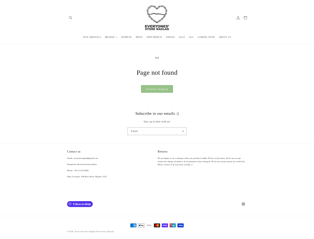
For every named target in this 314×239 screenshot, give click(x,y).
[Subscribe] (182, 131)
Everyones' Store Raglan (85, 231)
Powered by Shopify (105, 231)
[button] (70, 17)
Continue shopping (157, 89)
